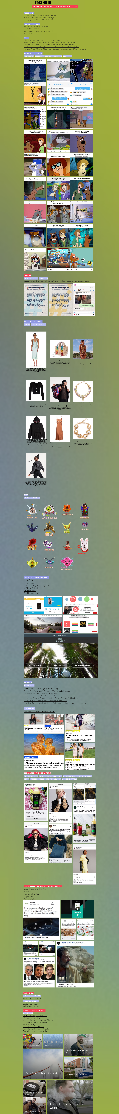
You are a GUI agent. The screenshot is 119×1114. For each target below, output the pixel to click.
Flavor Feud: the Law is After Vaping (35, 1022)
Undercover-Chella (30, 698)
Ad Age (33, 281)
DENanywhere (30, 590)
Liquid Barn (28, 580)
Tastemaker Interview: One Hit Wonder (36, 1029)
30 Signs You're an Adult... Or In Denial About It (42, 696)
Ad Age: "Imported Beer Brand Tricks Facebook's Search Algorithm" (46, 40)
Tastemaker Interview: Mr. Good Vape (35, 1031)
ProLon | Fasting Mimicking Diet (36, 585)
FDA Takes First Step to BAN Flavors (35, 1016)
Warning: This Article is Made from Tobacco (38, 1020)
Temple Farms (29, 582)
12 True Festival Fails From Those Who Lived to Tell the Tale (45, 700)
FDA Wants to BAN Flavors (32, 1018)
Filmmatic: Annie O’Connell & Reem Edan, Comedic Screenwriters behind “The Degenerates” (55, 49)
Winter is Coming (29, 1024)
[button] (35, 70)
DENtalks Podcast (31, 588)
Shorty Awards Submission (32, 998)
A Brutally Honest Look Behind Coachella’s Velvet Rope (58, 698)
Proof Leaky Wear (31, 593)
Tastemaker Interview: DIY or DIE (33, 1027)
